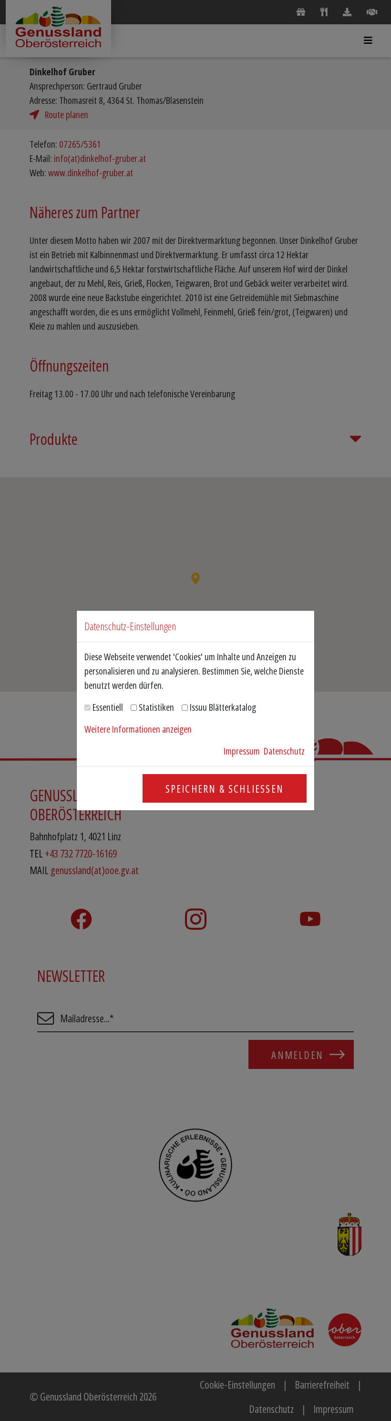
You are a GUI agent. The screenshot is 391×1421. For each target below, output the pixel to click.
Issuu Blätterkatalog (223, 707)
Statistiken (156, 707)
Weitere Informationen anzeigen (138, 729)
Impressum (242, 751)
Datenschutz (284, 751)
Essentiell (108, 707)
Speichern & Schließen (224, 788)
